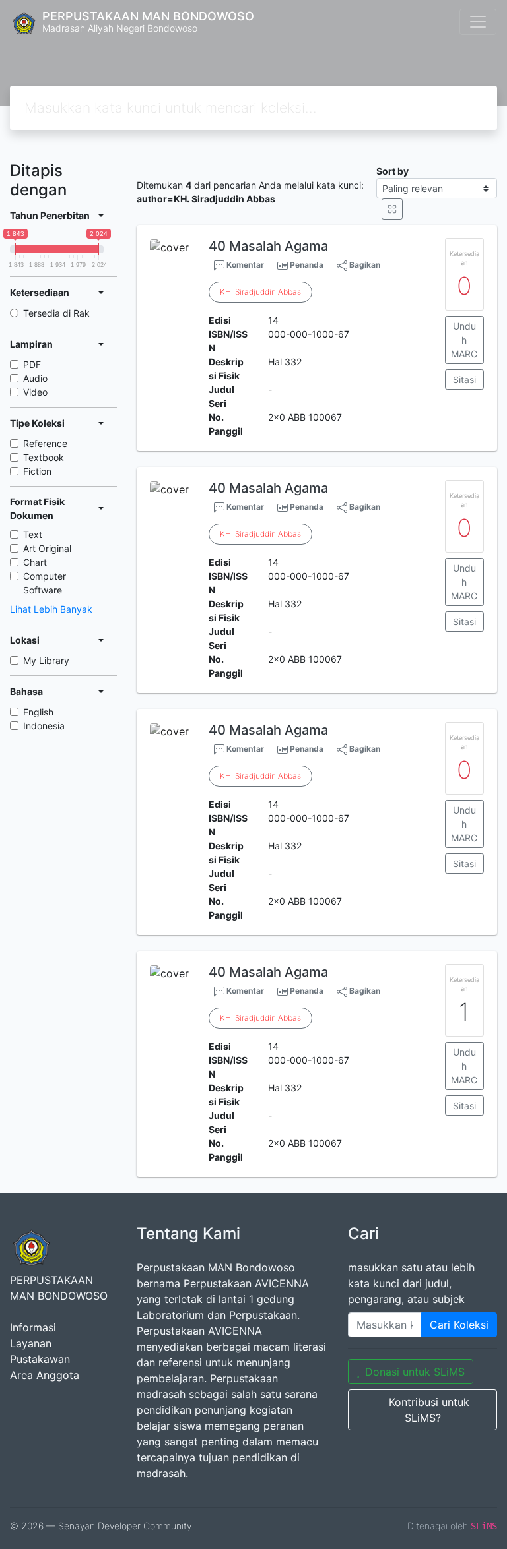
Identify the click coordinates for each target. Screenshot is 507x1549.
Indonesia (44, 725)
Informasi (33, 1327)
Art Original (47, 548)
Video (35, 392)
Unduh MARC (464, 339)
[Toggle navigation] (477, 22)
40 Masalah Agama (268, 246)
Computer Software (44, 582)
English (38, 711)
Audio (35, 378)
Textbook (43, 457)
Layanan (30, 1343)
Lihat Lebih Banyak (51, 609)
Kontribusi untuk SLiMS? (429, 1409)
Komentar (244, 265)
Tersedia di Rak (56, 313)
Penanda (306, 265)
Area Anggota (44, 1375)
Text (32, 534)
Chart (35, 562)
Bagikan (363, 265)
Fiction (37, 471)
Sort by (392, 171)
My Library (46, 660)
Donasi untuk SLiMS (415, 1371)
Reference (45, 443)
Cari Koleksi (459, 1324)
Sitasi (464, 379)
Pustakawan (40, 1359)
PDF (32, 364)
